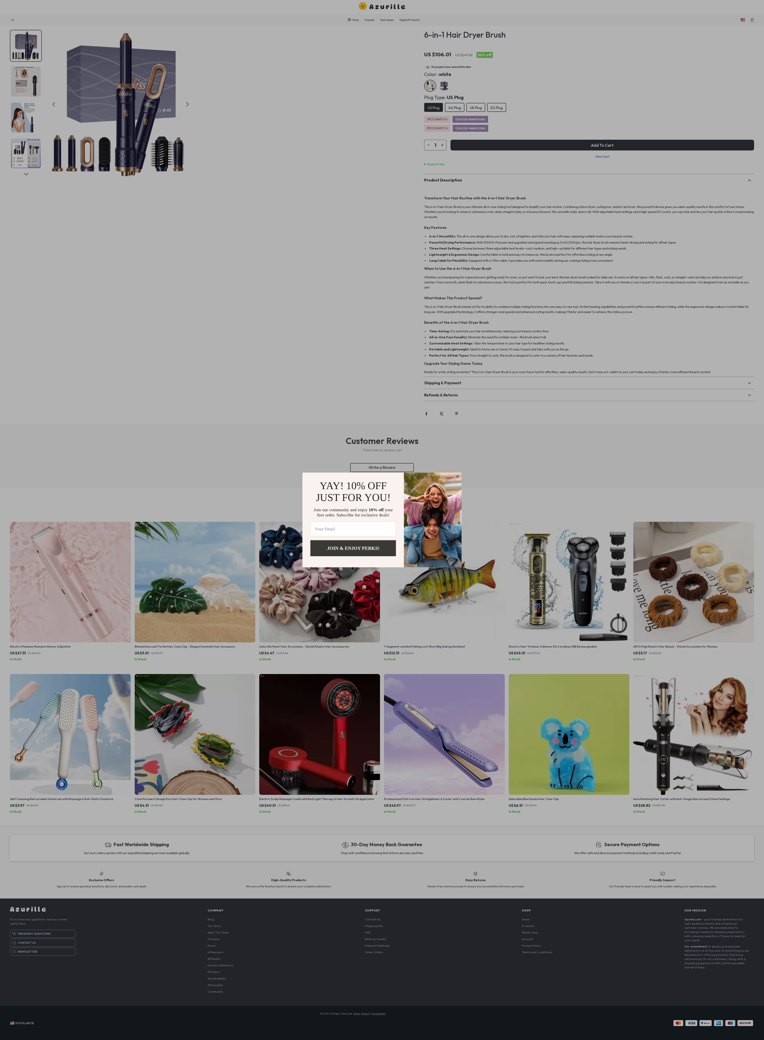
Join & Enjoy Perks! (353, 548)
